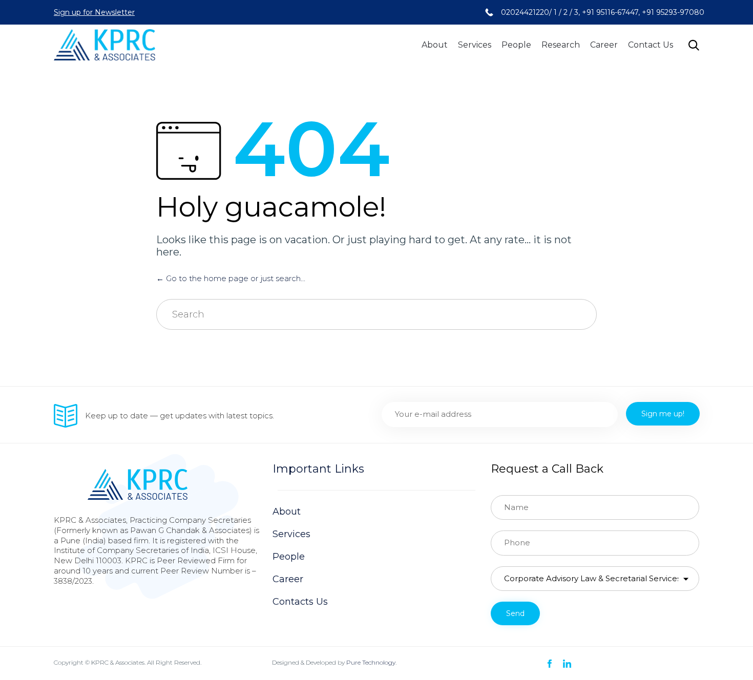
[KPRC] (104, 44)
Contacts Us (300, 601)
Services (474, 45)
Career (604, 45)
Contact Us (650, 45)
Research (560, 45)
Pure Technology (370, 662)
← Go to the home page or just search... (230, 278)
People (516, 45)
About (435, 45)
